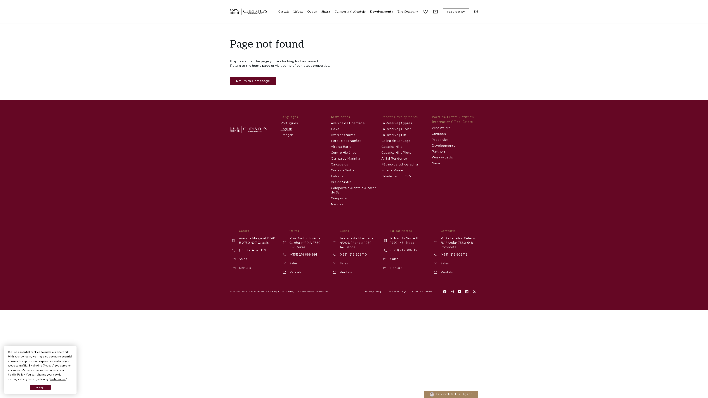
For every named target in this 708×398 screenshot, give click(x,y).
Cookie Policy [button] (16, 374)
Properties (440, 140)
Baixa (335, 129)
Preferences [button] (58, 379)
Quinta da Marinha (345, 158)
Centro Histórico (343, 152)
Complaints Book (422, 291)
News (436, 163)
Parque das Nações (346, 141)
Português (289, 123)
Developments (443, 145)
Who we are (441, 128)
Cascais (283, 11)
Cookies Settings (397, 291)
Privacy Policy (373, 291)
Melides (337, 204)
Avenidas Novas (343, 135)
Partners (438, 151)
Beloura (337, 176)
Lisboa (298, 11)
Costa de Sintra (342, 170)
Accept (40, 387)
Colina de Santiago (395, 141)
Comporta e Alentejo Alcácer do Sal (353, 190)
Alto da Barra (341, 147)
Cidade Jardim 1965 (396, 176)
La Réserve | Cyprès (396, 123)
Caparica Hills (391, 147)
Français (287, 135)
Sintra (325, 11)
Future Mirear (392, 170)
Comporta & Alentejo (350, 11)
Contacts (439, 134)
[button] (407, 12)
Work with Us (442, 157)
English (286, 129)
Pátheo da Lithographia (399, 164)
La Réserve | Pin (393, 135)
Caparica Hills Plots (396, 152)
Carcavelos (339, 164)
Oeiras (312, 11)
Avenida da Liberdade (348, 123)
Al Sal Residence (394, 158)
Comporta (339, 198)
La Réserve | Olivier (396, 129)
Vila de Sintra (341, 182)
